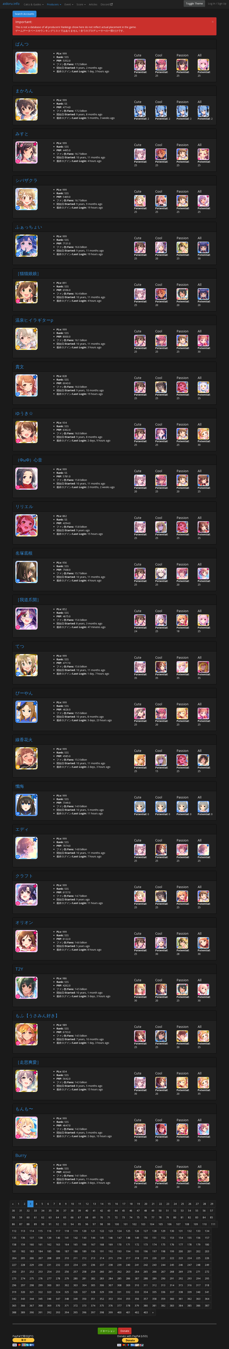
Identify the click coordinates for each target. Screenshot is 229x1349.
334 (145, 1292)
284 (110, 1278)
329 (102, 1292)
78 (160, 1217)
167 (93, 1244)
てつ (19, 646)
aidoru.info (11, 3)
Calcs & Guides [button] (33, 4)
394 (67, 1312)
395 (75, 1312)
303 (75, 1285)
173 (145, 1244)
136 (23, 1237)
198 (163, 1251)
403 (145, 1312)
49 (152, 1210)
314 (172, 1285)
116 (49, 1231)
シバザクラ (26, 180)
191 (102, 1251)
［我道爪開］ (28, 599)
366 (23, 1305)
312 (154, 1285)
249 (207, 1265)
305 (93, 1285)
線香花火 (24, 739)
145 (102, 1237)
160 (32, 1244)
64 (57, 1217)
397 (93, 1312)
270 (189, 1271)
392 (49, 1312)
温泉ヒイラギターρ (34, 320)
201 (189, 1251)
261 (110, 1271)
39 (79, 1210)
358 (154, 1298)
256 (67, 1271)
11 (79, 1203)
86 (13, 1224)
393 (58, 1312)
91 (50, 1224)
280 (75, 1278)
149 (137, 1237)
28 (204, 1203)
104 (152, 1224)
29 (211, 1203)
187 (67, 1251)
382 (163, 1305)
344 (32, 1298)
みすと (22, 134)
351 (93, 1298)
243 (154, 1265)
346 (49, 1298)
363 (198, 1298)
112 (14, 1231)
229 (32, 1265)
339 (189, 1292)
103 (143, 1224)
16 (116, 1203)
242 (145, 1265)
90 (42, 1224)
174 (154, 1244)
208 (49, 1258)
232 (58, 1265)
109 (196, 1224)
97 (94, 1224)
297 (23, 1285)
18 (131, 1203)
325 (67, 1292)
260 (102, 1271)
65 (64, 1217)
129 (163, 1231)
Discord (105, 4)
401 (128, 1312)
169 (110, 1244)
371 (67, 1305)
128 (154, 1231)
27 (197, 1203)
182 (23, 1251)
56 (204, 1210)
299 (40, 1285)
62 (42, 1217)
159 (23, 1244)
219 (145, 1258)
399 (110, 1312)
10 (72, 1203)
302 (67, 1285)
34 (42, 1210)
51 (167, 1210)
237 (102, 1265)
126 (137, 1231)
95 (79, 1224)
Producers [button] (53, 4)
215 (110, 1258)
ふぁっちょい (28, 227)
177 (181, 1244)
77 (152, 1217)
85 (211, 1217)
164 (67, 1244)
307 (110, 1285)
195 (137, 1251)
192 (110, 1251)
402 (137, 1312)
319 (14, 1292)
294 (198, 1278)
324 (58, 1292)
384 (181, 1305)
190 (93, 1251)
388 (14, 1312)
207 (40, 1258)
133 (198, 1231)
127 (145, 1231)
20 (145, 1203)
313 (163, 1285)
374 (93, 1305)
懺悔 (19, 786)
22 (160, 1203)
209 (58, 1258)
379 (137, 1305)
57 (211, 1210)
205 (23, 1258)
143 (84, 1237)
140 (58, 1237)
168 (102, 1244)
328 (93, 1292)
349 (75, 1298)
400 (119, 1312)
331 (119, 1292)
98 (101, 1224)
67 (79, 1217)
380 (145, 1305)
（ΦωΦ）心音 (28, 460)
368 (40, 1305)
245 (172, 1265)
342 (14, 1298)
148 (128, 1237)
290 (163, 1278)
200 (181, 1251)
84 (204, 1217)
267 (163, 1271)
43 (108, 1210)
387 (207, 1305)
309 (128, 1285)
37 (64, 1210)
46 (130, 1210)
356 (137, 1298)
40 (86, 1210)
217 (128, 1258)
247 (189, 1265)
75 (138, 1217)
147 (119, 1237)
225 (198, 1258)
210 (67, 1258)
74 (130, 1217)
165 (75, 1244)
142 (75, 1237)
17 (123, 1203)
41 (94, 1210)
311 (145, 1285)
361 (181, 1298)
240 (128, 1265)
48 (145, 1210)
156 (198, 1237)
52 (174, 1210)
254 (49, 1271)
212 (84, 1258)
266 (154, 1271)
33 (35, 1210)
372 (75, 1305)
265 (145, 1271)
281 (84, 1278)
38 (72, 1210)
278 (58, 1278)
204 (14, 1258)
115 (40, 1231)
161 (40, 1244)
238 (110, 1265)
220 (154, 1258)
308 (119, 1285)
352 (102, 1298)
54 (189, 1210)
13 (94, 1203)
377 (119, 1305)
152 (163, 1237)
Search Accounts (24, 14)
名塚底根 (24, 553)
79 (167, 1217)
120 (84, 1231)
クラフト (24, 876)
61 (35, 1217)
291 (172, 1278)
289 (154, 1278)
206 (32, 1258)
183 (32, 1251)
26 (189, 1203)
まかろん (24, 91)
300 (49, 1285)
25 (182, 1203)
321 (32, 1292)
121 (93, 1231)
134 (207, 1231)
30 (13, 1210)
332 (128, 1292)
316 (189, 1285)
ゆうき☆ (24, 413)
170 (119, 1244)
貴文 (19, 367)
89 (35, 1224)
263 (128, 1271)
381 (154, 1305)
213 (93, 1258)
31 (20, 1210)
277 (49, 1278)
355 (128, 1298)
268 (172, 1271)
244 (163, 1265)
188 (75, 1251)
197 (154, 1251)
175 (163, 1244)
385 (189, 1305)
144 (93, 1237)
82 (189, 1217)
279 (67, 1278)
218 (137, 1258)
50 (160, 1210)
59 (20, 1217)
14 (101, 1203)
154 (181, 1237)
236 (93, 1265)
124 (119, 1231)
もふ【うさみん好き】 (37, 1015)
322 (40, 1292)
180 (207, 1244)
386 (198, 1305)
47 (138, 1210)
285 (119, 1278)
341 (207, 1292)
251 (23, 1271)
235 (84, 1265)
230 (40, 1265)
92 (57, 1224)
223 (181, 1258)
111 (213, 1224)
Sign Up (222, 3)
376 (110, 1305)
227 (14, 1265)
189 (84, 1251)
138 (40, 1237)
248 (198, 1265)
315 (181, 1285)
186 (58, 1251)
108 (187, 1224)
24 (175, 1203)
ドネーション (107, 1331)
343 (23, 1298)
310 (137, 1285)
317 (198, 1285)
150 (145, 1237)
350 (84, 1298)
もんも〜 (24, 1109)
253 (40, 1271)
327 (84, 1292)
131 (181, 1231)
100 (117, 1224)
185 (49, 1251)
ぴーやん (24, 693)
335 (154, 1292)
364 (207, 1298)
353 (110, 1298)
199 (172, 1251)
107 (178, 1224)
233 (67, 1265)
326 (75, 1292)
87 (20, 1224)
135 (14, 1237)
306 (102, 1285)
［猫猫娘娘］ (28, 273)
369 (49, 1305)
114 (32, 1231)
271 (198, 1271)
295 (207, 1278)
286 (128, 1278)
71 (108, 1217)
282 (93, 1278)
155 (189, 1237)
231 (49, 1265)
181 (14, 1251)
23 (167, 1203)
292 (181, 1278)
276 (40, 1278)
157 (207, 1237)
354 (119, 1298)
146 (110, 1237)
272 (207, 1271)
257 (75, 1271)
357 (145, 1298)
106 (169, 1224)
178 (189, 1244)
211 (75, 1258)
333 (137, 1292)
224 (189, 1258)
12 (87, 1203)
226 (207, 1258)
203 (207, 1251)
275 (32, 1278)
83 (196, 1217)
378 (128, 1305)
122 (102, 1231)
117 (58, 1231)
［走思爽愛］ (28, 1062)
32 (28, 1210)
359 (163, 1298)
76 (145, 1217)
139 (49, 1237)
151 (154, 1237)
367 (32, 1305)
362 (189, 1298)
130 (172, 1231)
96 (86, 1224)
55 (196, 1210)
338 (181, 1292)
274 (23, 1278)
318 (207, 1285)
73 (123, 1217)
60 (28, 1217)
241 (137, 1265)
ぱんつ (22, 44)
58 (13, 1217)
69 (94, 1217)
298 (32, 1285)
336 (163, 1292)
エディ (22, 829)
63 (50, 1217)
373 (84, 1305)
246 (181, 1265)
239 (119, 1265)
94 (72, 1224)
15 (109, 1203)
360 (172, 1298)
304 (84, 1285)
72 (116, 1217)
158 (14, 1244)
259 (93, 1271)
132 (189, 1231)
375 (102, 1305)
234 (75, 1265)
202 (198, 1251)
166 (84, 1244)
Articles (93, 4)
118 (67, 1231)
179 (198, 1244)
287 (137, 1278)
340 (198, 1292)
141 (67, 1237)
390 (32, 1312)
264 (137, 1271)
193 (119, 1251)
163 (58, 1244)
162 (49, 1244)
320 (23, 1292)
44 (116, 1210)
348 (67, 1298)
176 (172, 1244)
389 (23, 1312)
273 (14, 1278)
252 (32, 1271)
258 (84, 1271)
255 (58, 1271)
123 (110, 1231)
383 (172, 1305)
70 (101, 1217)
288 (145, 1278)
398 (102, 1312)
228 (23, 1265)
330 (110, 1292)
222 (172, 1258)
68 (86, 1217)
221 (163, 1258)
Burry (20, 1155)
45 (123, 1210)
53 (182, 1210)
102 (134, 1224)
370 (58, 1305)
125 (128, 1231)
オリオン (24, 922)
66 (72, 1217)
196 (145, 1251)
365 (14, 1305)
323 (49, 1292)
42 (101, 1210)
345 (40, 1298)
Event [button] (68, 4)
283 (102, 1278)
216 (119, 1258)
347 (58, 1298)
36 (57, 1210)
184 (40, 1251)
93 (64, 1224)
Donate (124, 1331)
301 (58, 1285)
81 (182, 1217)
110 (204, 1224)
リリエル (24, 506)
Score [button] (80, 4)
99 (108, 1224)
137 (32, 1237)
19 (138, 1203)
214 (102, 1258)
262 (119, 1271)
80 (174, 1217)
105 (161, 1224)
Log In (211, 3)
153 (172, 1237)
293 (189, 1278)
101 (125, 1224)
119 (75, 1231)
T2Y (19, 969)
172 (137, 1244)
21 (153, 1203)
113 (23, 1231)
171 (128, 1244)
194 (128, 1251)
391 (40, 1312)
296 (14, 1285)
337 (172, 1292)
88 (28, 1224)
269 (181, 1271)
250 (14, 1271)
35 (50, 1210)
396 (84, 1312)
